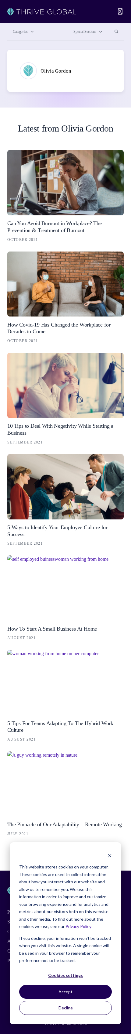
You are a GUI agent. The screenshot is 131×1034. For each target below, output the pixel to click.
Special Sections (84, 31)
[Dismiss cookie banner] (110, 855)
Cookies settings (65, 975)
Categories (20, 31)
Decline (65, 1007)
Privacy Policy (78, 926)
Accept (65, 991)
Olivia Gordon (56, 71)
